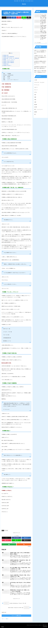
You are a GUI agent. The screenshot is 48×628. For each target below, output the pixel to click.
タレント (36, 89)
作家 (35, 94)
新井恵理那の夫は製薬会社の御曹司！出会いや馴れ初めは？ (40, 67)
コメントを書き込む (16, 615)
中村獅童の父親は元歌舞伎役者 (8, 56)
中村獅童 (7, 530)
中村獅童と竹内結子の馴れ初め (8, 61)
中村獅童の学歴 (5, 55)
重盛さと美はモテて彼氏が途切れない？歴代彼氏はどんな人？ (40, 71)
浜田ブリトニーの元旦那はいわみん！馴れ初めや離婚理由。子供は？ (40, 52)
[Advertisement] (16, 45)
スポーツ (36, 87)
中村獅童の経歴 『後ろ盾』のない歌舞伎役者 (10, 58)
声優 (35, 99)
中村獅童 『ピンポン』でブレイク (8, 59)
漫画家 (35, 111)
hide (11, 53)
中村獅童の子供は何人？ (7, 65)
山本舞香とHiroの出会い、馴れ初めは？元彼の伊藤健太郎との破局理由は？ (40, 57)
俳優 (3, 530)
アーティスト (36, 84)
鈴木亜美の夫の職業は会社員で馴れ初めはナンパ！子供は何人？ (40, 63)
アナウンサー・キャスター (39, 82)
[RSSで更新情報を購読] (24, 544)
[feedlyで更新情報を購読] (9, 544)
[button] (28, 17)
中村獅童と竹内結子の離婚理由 (8, 62)
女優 (35, 102)
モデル (35, 92)
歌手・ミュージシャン (38, 109)
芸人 (35, 114)
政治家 (35, 104)
